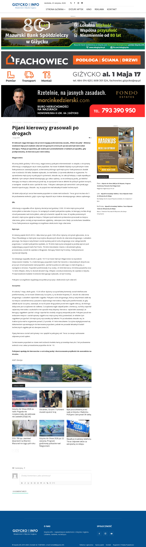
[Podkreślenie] (28, 483)
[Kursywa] (25, 483)
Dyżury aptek (76, 9)
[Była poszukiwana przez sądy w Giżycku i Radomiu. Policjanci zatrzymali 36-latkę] (79, 399)
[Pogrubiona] (21, 483)
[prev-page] (13, 450)
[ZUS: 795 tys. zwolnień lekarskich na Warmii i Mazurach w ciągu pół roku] (24, 428)
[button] (71, 3)
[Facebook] (74, 3)
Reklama (99, 9)
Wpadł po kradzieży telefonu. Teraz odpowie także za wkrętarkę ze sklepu (79, 441)
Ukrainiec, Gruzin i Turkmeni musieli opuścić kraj (51, 410)
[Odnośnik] (47, 483)
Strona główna (55, 9)
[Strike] (31, 483)
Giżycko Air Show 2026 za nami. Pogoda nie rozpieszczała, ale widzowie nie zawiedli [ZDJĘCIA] (23, 413)
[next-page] (17, 450)
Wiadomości (27, 122)
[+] (53, 483)
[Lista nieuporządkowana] (37, 483)
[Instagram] (78, 3)
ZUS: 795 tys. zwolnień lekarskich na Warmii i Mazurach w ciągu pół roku (23, 441)
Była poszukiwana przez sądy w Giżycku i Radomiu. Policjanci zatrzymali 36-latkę (79, 412)
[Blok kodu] (44, 483)
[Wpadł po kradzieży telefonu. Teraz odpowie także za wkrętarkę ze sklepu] (79, 428)
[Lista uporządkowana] (34, 483)
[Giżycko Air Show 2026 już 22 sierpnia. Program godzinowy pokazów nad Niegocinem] (51, 428)
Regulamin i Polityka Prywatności (123, 545)
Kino (88, 9)
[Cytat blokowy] (41, 483)
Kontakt (112, 9)
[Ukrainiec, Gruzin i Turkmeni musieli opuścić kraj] (51, 399)
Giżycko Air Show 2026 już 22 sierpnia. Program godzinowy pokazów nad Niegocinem (51, 442)
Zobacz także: (18, 386)
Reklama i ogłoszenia (86, 545)
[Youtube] (82, 3)
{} (50, 483)
